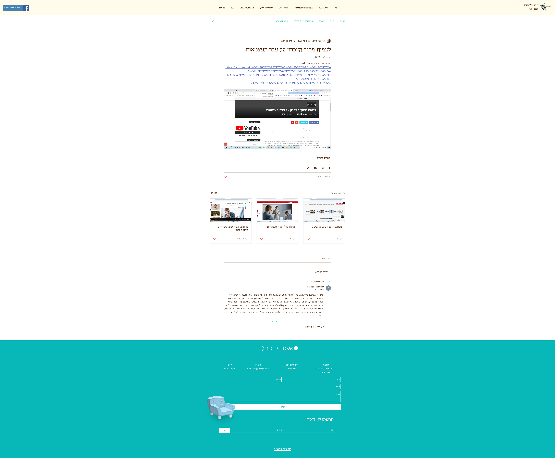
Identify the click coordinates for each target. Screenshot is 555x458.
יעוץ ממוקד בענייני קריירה (303, 21)
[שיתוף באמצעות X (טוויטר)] (322, 167)
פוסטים (342, 21)
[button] (213, 21)
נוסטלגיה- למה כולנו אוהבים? (327, 226)
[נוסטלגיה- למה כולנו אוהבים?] (324, 210)
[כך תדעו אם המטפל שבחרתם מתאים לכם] (230, 210)
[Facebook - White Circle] (296, 348)
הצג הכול (213, 192)
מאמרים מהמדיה (282, 21)
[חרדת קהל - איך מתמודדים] (277, 210)
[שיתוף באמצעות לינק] (308, 167)
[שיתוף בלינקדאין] (315, 167)
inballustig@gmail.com (258, 368)
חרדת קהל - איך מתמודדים (281, 226)
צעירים (321, 21)
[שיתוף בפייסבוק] (329, 167)
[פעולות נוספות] (225, 41)
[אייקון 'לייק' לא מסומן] (322, 327)
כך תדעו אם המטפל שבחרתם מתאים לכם (233, 228)
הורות (332, 21)
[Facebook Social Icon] (26, 8)
